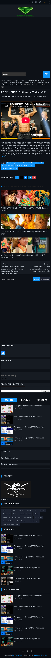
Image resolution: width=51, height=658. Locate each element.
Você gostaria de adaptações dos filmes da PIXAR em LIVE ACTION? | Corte (23, 256)
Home (3, 81)
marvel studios (21, 521)
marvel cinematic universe (12, 517)
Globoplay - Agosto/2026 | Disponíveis (28, 406)
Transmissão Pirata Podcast (12, 85)
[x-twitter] (32, 2)
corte (23, 81)
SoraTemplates (17, 655)
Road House (29, 83)
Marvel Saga (34, 521)
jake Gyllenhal (39, 163)
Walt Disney (28, 517)
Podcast (12, 510)
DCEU (36, 514)
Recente (9, 400)
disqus (36, 279)
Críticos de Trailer (33, 81)
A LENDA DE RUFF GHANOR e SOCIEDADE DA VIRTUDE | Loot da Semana (24, 209)
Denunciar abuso (9, 464)
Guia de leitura (8, 521)
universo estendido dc (10, 524)
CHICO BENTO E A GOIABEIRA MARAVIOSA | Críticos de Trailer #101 (24, 233)
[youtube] (36, 2)
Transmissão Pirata (42, 83)
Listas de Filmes (25, 514)
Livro (15, 514)
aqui (3, 156)
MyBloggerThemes (40, 655)
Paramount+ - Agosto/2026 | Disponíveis (29, 427)
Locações (38, 517)
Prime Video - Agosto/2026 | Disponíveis (29, 438)
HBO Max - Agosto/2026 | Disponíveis (28, 416)
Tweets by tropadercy (9, 458)
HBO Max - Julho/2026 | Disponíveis (27, 578)
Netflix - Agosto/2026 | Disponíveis (27, 568)
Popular (25, 400)
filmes (42, 510)
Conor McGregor (13, 81)
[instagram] (27, 651)
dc (35, 510)
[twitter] (23, 651)
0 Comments (41, 96)
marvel (29, 510)
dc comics (6, 514)
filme (4, 510)
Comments (42, 400)
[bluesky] (40, 2)
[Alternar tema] (46, 2)
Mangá (21, 510)
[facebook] (29, 2)
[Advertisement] (25, 43)
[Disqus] (25, 311)
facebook (45, 279)
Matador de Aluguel (16, 83)
